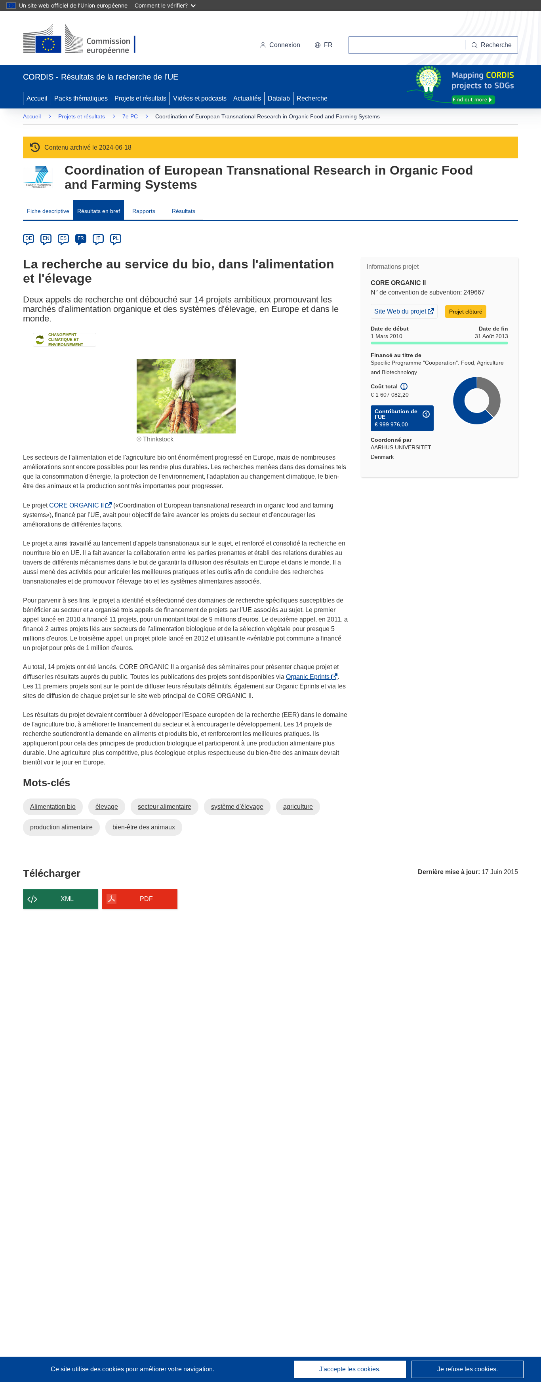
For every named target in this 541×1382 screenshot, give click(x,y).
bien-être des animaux (143, 827)
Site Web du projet (401, 313)
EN (46, 238)
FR (81, 238)
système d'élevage (237, 806)
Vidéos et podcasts (200, 98)
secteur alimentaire (164, 806)
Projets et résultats (140, 98)
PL (116, 238)
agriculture (298, 806)
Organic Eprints (309, 676)
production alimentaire (61, 827)
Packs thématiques (81, 98)
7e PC (130, 116)
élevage (106, 806)
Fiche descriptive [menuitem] (48, 211)
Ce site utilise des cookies (88, 1369)
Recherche (312, 98)
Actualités (247, 98)
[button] (323, 45)
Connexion (284, 45)
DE (28, 238)
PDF (146, 898)
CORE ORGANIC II (78, 505)
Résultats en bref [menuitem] (98, 211)
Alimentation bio (53, 806)
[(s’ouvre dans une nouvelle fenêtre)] (87, 39)
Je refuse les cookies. (467, 1369)
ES (63, 238)
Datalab (279, 98)
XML (67, 898)
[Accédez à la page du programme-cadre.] (38, 177)
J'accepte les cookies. (350, 1369)
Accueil (37, 98)
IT (98, 238)
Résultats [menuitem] (183, 211)
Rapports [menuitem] (143, 211)
